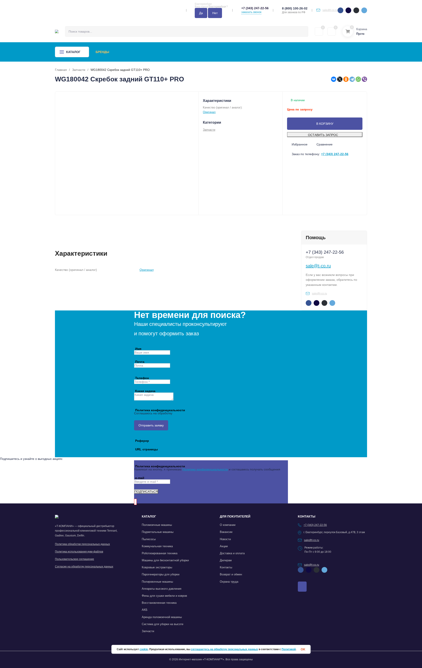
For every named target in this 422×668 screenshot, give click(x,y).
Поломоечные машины (157, 525)
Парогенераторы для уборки (160, 574)
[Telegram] (352, 79)
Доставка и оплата (232, 553)
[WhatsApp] (358, 79)
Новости (183, 52)
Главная (61, 69)
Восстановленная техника (159, 602)
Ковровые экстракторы (157, 567)
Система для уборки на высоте (162, 624)
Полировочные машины (157, 581)
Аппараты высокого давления (161, 588)
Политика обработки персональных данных (82, 544)
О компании (227, 52)
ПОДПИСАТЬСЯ (146, 491)
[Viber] (364, 79)
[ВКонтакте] (333, 79)
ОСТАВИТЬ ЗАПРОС (323, 135)
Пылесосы (149, 539)
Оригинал (209, 112)
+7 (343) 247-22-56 (255, 8)
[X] (339, 79)
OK (303, 649)
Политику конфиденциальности (205, 469)
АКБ (144, 609)
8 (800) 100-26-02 (294, 8)
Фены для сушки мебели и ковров (164, 595)
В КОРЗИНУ (324, 123)
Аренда (125, 52)
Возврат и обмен (231, 574)
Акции (163, 52)
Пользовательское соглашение (74, 559)
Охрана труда (229, 581)
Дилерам (226, 560)
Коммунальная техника (157, 546)
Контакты (253, 52)
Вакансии (226, 532)
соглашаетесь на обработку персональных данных (224, 649)
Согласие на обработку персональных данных (84, 566)
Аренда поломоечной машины (162, 617)
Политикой (289, 649)
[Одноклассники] (346, 79)
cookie (144, 649)
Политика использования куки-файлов (79, 551)
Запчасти (78, 69)
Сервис (145, 52)
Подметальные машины (157, 532)
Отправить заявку (151, 425)
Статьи (204, 52)
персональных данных (189, 413)
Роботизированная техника (159, 553)
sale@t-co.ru (330, 10)
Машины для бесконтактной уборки (165, 560)
